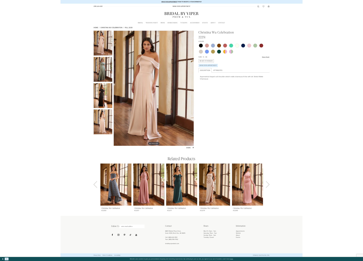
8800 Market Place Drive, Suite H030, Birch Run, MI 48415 (175, 232)
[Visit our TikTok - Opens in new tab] (130, 235)
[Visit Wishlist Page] (263, 6)
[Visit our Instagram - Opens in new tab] (118, 235)
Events (238, 237)
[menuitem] (98, 6)
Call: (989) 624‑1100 (171, 237)
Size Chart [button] (265, 57)
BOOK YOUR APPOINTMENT (169, 2)
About (238, 235)
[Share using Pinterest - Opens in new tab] (193, 148)
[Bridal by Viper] (181, 15)
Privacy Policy (97, 255)
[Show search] (258, 6)
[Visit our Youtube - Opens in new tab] (136, 235)
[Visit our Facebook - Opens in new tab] (112, 235)
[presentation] (115, 185)
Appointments (240, 231)
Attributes (217, 70)
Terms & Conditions (107, 255)
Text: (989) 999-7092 (171, 239)
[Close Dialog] (2, 259)
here (231, 259)
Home (96, 27)
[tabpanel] (103, 44)
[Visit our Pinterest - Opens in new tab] (124, 235)
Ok (7, 259)
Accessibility (117, 255)
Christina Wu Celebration (111, 27)
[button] (268, 6)
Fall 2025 (129, 27)
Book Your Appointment (208, 65)
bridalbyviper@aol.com (172, 244)
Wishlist (238, 233)
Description (205, 70)
